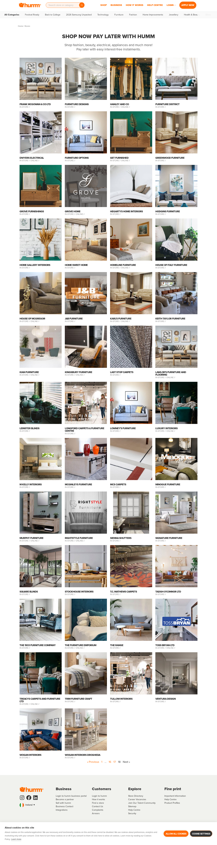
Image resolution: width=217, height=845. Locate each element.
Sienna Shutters (120, 538)
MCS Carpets (118, 484)
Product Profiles (172, 803)
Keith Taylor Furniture (170, 318)
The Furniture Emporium (80, 645)
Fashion (133, 14)
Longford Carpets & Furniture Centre (84, 429)
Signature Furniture (168, 538)
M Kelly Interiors (31, 484)
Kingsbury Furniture (78, 372)
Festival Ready (32, 14)
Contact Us (97, 806)
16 (110, 762)
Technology (103, 14)
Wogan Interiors (30, 755)
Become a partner (65, 799)
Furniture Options (77, 158)
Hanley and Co (119, 104)
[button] (175, 5)
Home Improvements (153, 14)
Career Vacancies (137, 799)
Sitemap (132, 806)
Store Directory (135, 796)
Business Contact (64, 806)
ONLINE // (125, 106)
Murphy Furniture (31, 538)
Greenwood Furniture (169, 158)
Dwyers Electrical (32, 158)
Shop (103, 5)
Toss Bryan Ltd (164, 645)
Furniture (118, 14)
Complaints (97, 810)
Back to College (52, 14)
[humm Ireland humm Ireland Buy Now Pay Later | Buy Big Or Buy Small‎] (30, 5)
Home (20, 26)
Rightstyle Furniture (79, 538)
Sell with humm (63, 803)
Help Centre (155, 5)
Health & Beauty (192, 14)
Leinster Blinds (29, 428)
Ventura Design (165, 699)
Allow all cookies (176, 833)
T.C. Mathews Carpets (123, 591)
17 (114, 762)
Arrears (96, 813)
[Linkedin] (35, 797)
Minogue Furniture (167, 484)
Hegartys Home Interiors (126, 211)
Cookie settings (201, 833)
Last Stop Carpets (121, 372)
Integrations (62, 810)
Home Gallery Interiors (35, 265)
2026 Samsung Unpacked (79, 14)
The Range (116, 645)
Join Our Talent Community (142, 803)
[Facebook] (28, 797)
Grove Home (72, 211)
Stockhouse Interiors (79, 591)
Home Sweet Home (76, 265)
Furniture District (167, 104)
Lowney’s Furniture (123, 428)
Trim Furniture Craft (78, 699)
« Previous (93, 762)
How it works (98, 799)
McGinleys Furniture (78, 484)
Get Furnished (119, 158)
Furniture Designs (77, 104)
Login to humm (99, 796)
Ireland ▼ (30, 805)
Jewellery (173, 14)
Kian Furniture (29, 372)
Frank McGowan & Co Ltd (35, 104)
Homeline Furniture (123, 265)
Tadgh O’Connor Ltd (168, 591)
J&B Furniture (74, 318)
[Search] (82, 5)
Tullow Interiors (121, 699)
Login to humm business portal (71, 796)
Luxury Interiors (166, 428)
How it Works (134, 5)
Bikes (208, 14)
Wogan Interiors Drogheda (82, 755)
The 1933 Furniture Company (38, 645)
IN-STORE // (25, 106)
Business (116, 5)
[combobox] (63, 5)
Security (132, 813)
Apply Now (187, 5)
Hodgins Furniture (167, 211)
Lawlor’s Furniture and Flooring (170, 373)
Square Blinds (29, 591)
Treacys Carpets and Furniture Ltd (40, 700)
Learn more (16, 839)
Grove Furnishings (32, 211)
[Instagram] (22, 797)
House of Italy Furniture (171, 265)
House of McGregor (32, 318)
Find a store (98, 803)
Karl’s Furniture (120, 318)
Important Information (175, 796)
